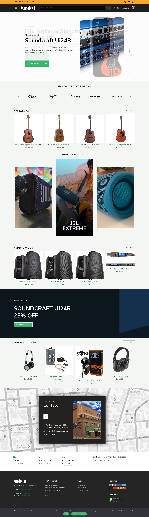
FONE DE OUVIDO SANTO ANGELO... (90, 381)
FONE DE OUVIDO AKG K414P (28, 376)
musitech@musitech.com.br (27, 489)
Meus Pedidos (81, 488)
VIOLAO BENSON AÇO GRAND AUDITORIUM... (28, 145)
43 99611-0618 (26, 496)
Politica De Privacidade (52, 490)
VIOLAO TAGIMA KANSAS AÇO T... (90, 145)
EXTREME (74, 226)
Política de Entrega (51, 485)
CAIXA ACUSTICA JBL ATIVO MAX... (28, 282)
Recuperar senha (82, 490)
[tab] (129, 42)
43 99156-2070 (26, 493)
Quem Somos (49, 493)
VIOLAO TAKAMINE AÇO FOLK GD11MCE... (121, 145)
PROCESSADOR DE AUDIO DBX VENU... (120, 268)
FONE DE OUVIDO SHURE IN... (59, 377)
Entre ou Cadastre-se (125, 7)
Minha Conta (81, 485)
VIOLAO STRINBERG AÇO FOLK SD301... (59, 145)
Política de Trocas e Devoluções (55, 488)
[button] (16, 8)
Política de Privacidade (79, 514)
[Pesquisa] (108, 8)
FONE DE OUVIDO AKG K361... (121, 376)
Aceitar (66, 514)
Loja (46, 495)
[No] (146, 513)
